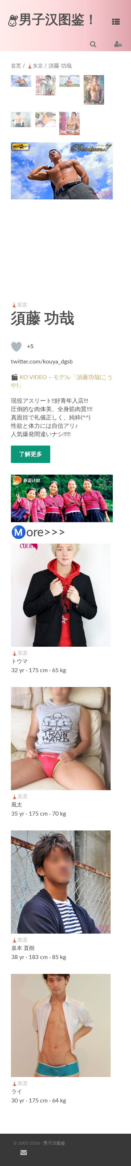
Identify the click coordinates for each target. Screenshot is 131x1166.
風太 (16, 805)
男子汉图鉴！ (58, 20)
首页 (16, 66)
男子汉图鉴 (54, 1143)
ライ (16, 1091)
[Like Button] (16, 346)
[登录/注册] (118, 43)
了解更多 (30, 454)
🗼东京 (35, 66)
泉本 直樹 (23, 948)
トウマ (19, 662)
